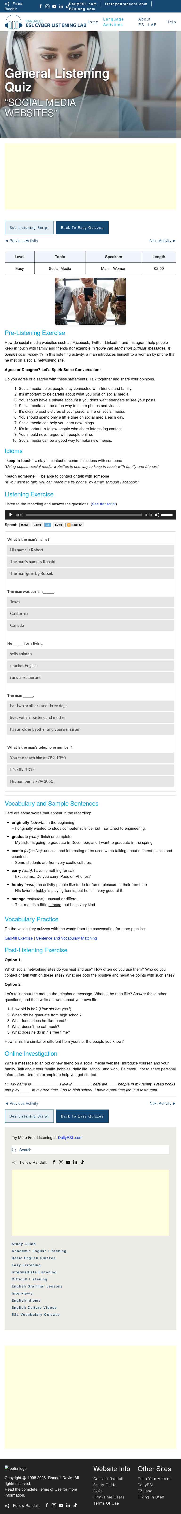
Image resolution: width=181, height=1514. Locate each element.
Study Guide (24, 1244)
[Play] (10, 514)
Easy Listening (26, 1265)
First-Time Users (108, 1497)
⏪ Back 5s (74, 525)
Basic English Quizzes (34, 1258)
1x (47, 525)
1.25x (58, 525)
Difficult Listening (30, 1279)
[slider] (167, 514)
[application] (90, 515)
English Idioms (26, 1300)
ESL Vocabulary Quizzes (36, 1314)
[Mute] (157, 514)
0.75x (25, 525)
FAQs (98, 1491)
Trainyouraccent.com (126, 3)
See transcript (104, 504)
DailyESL (146, 1484)
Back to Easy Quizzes (82, 227)
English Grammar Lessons (37, 1286)
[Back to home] (45, 21)
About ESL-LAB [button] (147, 21)
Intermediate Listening (34, 1272)
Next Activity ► (163, 240)
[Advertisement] (90, 177)
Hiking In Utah (151, 1497)
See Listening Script (29, 227)
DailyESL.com (83, 3)
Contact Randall (108, 1478)
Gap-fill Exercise (19, 938)
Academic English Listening (39, 1251)
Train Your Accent (154, 1478)
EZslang (145, 1491)
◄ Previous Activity (21, 240)
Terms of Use (50, 1489)
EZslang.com (82, 8)
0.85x (37, 525)
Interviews (22, 1293)
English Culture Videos (34, 1307)
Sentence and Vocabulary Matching (66, 938)
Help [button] (171, 22)
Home (92, 22)
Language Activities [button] (113, 21)
